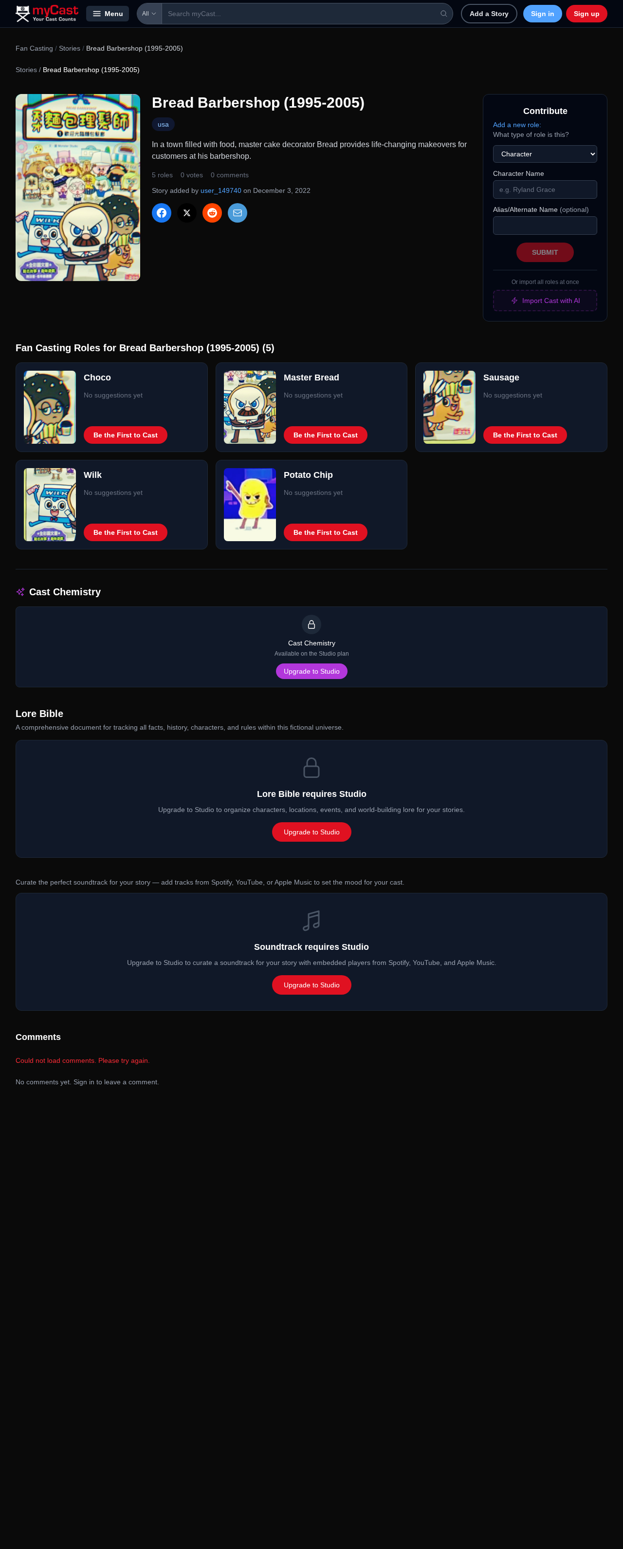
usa (163, 124)
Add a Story (489, 14)
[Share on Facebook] (161, 213)
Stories (69, 48)
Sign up (587, 14)
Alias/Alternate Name (541, 209)
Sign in (542, 14)
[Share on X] (187, 213)
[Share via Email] (237, 213)
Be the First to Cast (125, 435)
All (145, 13)
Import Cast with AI (551, 300)
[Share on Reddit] (212, 213)
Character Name (518, 173)
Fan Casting (34, 48)
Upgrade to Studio (312, 671)
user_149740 (221, 190)
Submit (545, 252)
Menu (114, 14)
